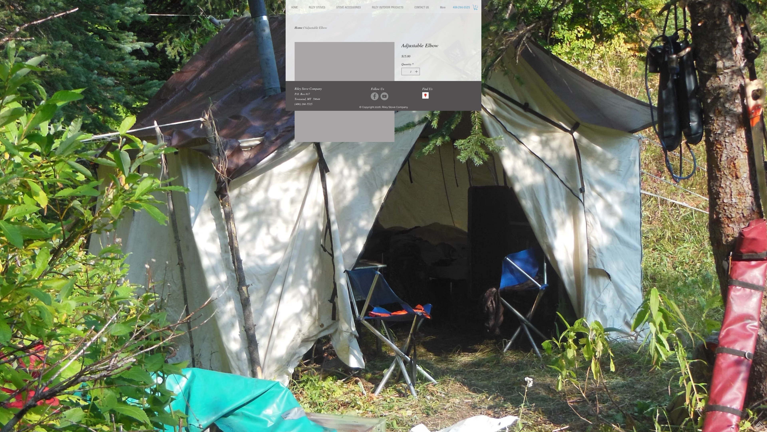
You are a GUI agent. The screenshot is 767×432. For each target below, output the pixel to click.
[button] (317, 7)
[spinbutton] (410, 71)
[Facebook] (375, 96)
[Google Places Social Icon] (425, 95)
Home (298, 27)
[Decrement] (404, 71)
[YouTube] (384, 96)
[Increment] (416, 71)
